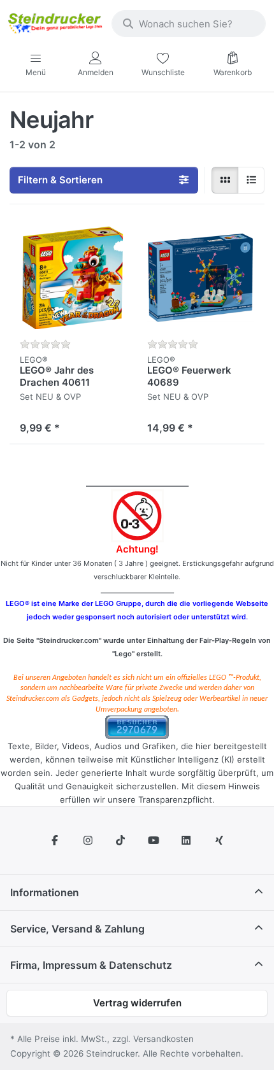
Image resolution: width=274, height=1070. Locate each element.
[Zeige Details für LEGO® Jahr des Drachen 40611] (73, 278)
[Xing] (219, 840)
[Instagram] (88, 840)
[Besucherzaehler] (137, 726)
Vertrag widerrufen (137, 1003)
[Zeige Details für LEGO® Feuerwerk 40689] (200, 278)
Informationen (44, 892)
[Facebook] (55, 840)
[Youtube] (154, 840)
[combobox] (189, 23)
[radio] (225, 180)
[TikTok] (120, 840)
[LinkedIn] (187, 840)
